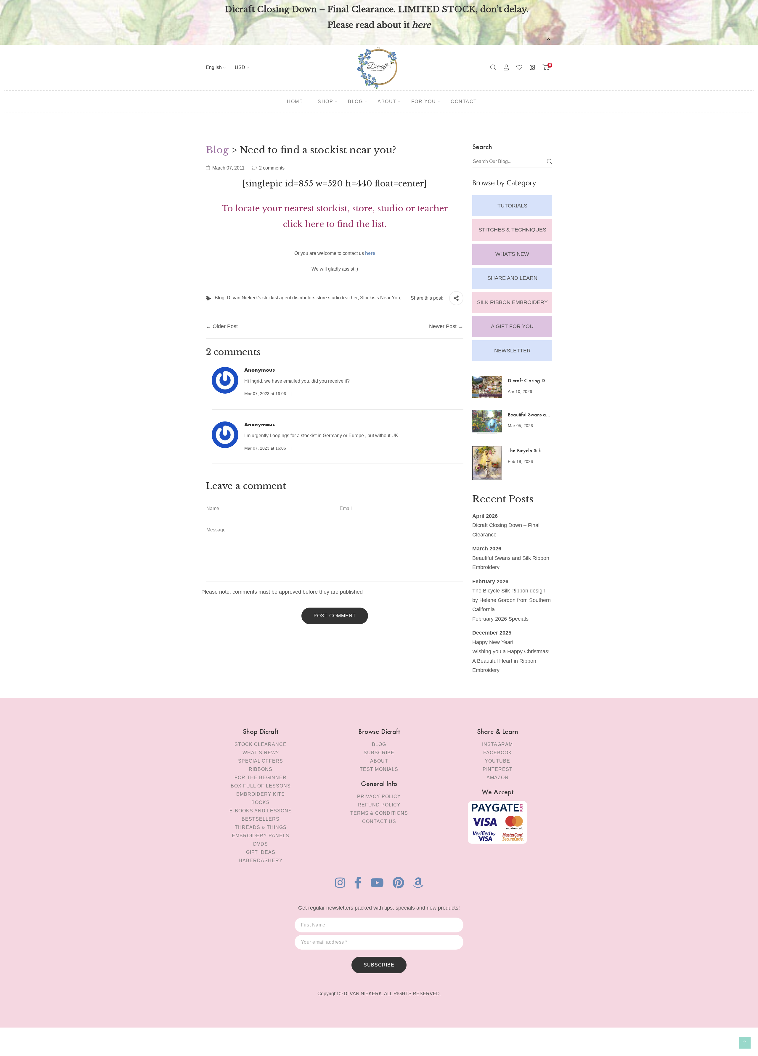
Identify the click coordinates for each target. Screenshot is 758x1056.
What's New (512, 254)
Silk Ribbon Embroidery (512, 302)
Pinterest (498, 769)
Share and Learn (512, 278)
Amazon (497, 777)
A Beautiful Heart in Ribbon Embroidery (504, 665)
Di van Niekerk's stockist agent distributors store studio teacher (292, 297)
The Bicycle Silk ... (527, 450)
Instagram (497, 744)
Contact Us (379, 821)
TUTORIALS (512, 206)
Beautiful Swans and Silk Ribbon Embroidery (510, 563)
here (370, 253)
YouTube (497, 760)
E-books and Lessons (260, 810)
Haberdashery (261, 860)
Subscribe (379, 752)
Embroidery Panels (260, 835)
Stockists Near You (380, 297)
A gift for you (512, 326)
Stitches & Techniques (512, 230)
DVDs (260, 843)
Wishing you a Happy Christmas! (511, 651)
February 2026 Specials (500, 619)
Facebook (497, 752)
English (214, 67)
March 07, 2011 (228, 167)
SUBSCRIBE (379, 964)
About (379, 760)
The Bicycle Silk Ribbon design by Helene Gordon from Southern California (511, 600)
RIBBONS (260, 769)
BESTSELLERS (261, 819)
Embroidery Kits (260, 794)
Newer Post (443, 326)
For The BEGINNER (261, 777)
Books (260, 802)
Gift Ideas (260, 852)
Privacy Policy (379, 796)
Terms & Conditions (379, 813)
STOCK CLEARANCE (261, 744)
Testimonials (379, 769)
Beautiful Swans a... (529, 414)
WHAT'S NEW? (261, 752)
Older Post (225, 326)
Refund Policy (379, 804)
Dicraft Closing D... (529, 380)
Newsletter (512, 351)
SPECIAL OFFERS (260, 760)
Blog (217, 150)
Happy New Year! (492, 642)
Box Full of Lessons (261, 785)
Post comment (335, 615)
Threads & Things (261, 827)
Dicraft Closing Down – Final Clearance (505, 530)
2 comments (272, 167)
